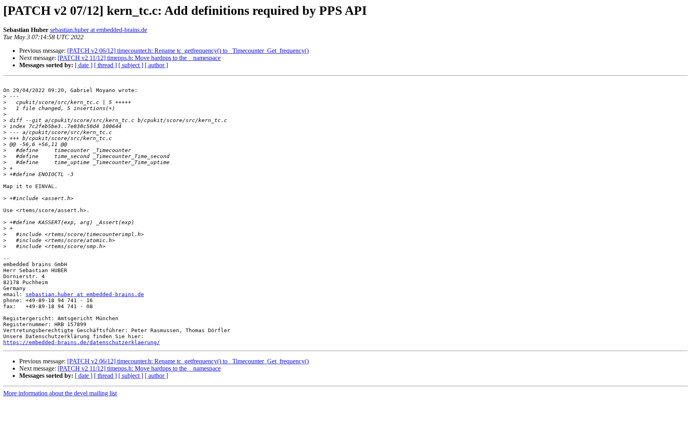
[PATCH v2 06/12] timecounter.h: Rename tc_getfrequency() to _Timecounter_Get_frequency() (188, 50)
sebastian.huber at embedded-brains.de (98, 29)
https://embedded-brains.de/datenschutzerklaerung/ (81, 342)
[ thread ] (105, 65)
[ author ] (156, 65)
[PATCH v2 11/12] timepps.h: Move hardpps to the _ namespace (139, 57)
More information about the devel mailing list (60, 393)
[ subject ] (130, 65)
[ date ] (83, 65)
